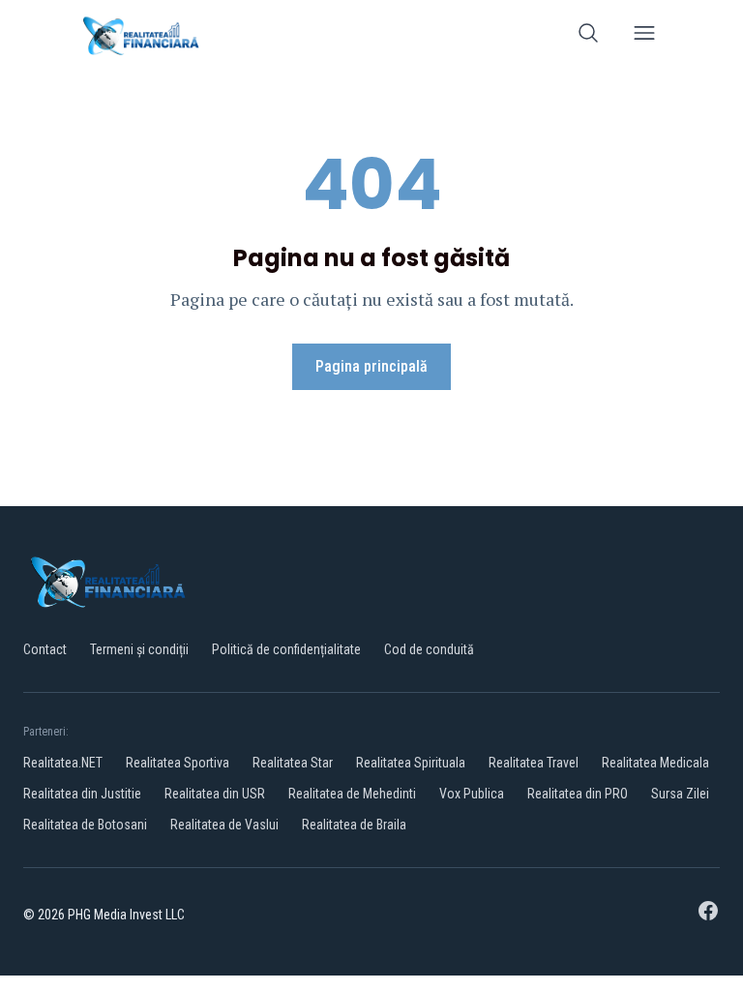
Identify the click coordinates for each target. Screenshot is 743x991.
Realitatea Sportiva (177, 762)
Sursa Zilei (680, 793)
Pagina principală (371, 366)
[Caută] (588, 36)
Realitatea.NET (63, 762)
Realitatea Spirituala (410, 762)
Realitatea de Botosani (85, 824)
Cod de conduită (429, 649)
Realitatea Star (293, 762)
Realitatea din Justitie (82, 793)
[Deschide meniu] (644, 36)
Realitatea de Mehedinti (352, 793)
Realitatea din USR (214, 793)
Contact (45, 649)
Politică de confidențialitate (286, 649)
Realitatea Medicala (655, 762)
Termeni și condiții (139, 649)
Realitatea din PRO (577, 793)
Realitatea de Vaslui (224, 824)
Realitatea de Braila (354, 824)
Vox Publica (471, 793)
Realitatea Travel (534, 762)
